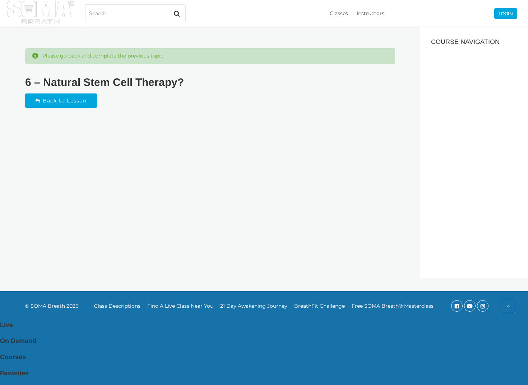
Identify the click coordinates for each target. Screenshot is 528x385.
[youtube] (470, 306)
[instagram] (482, 306)
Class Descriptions (117, 306)
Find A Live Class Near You (180, 306)
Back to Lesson (64, 100)
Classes (339, 13)
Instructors (370, 13)
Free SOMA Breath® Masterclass (393, 306)
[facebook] (457, 306)
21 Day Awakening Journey (253, 306)
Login (506, 13)
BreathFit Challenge (319, 306)
